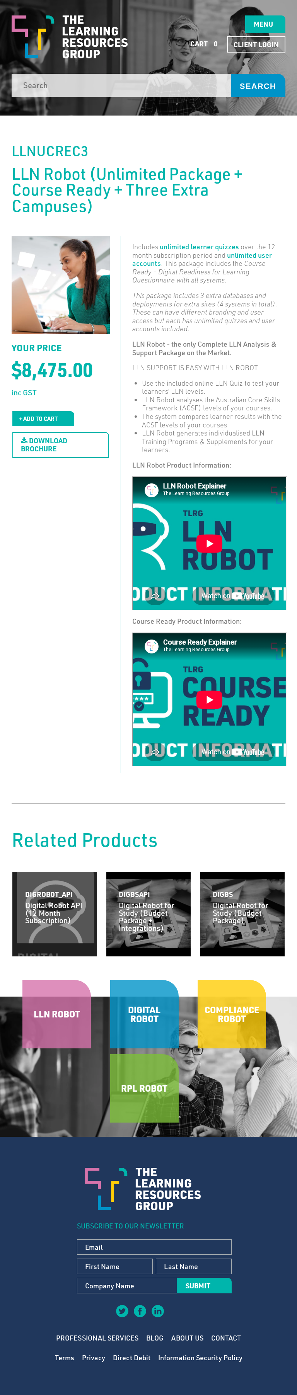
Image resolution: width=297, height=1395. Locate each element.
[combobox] (121, 85)
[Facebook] (139, 1311)
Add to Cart (40, 418)
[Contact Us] (175, 1316)
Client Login (256, 44)
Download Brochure (44, 445)
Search (258, 86)
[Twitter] (122, 1311)
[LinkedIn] (157, 1311)
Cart (203, 43)
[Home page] (70, 36)
